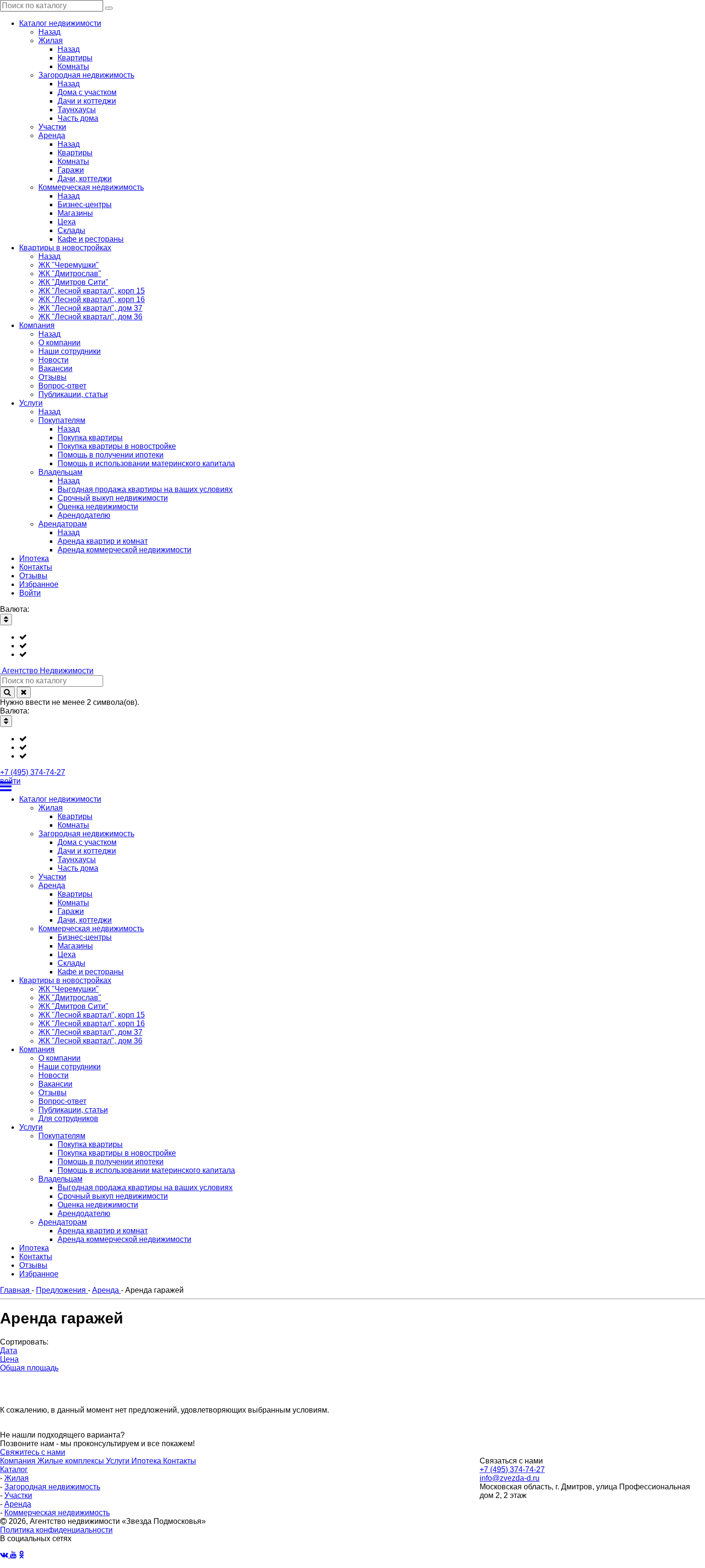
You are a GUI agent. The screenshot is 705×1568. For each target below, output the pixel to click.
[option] (362, 637)
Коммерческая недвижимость (57, 1513)
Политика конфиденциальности (56, 1530)
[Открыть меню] (352, 786)
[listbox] (352, 646)
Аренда (17, 1504)
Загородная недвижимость (52, 1487)
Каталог (14, 1469)
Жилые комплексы (71, 1461)
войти (10, 781)
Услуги (118, 1461)
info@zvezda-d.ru (510, 1478)
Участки (18, 1495)
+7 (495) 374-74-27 (32, 772)
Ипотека (147, 1461)
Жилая (16, 1478)
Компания (18, 1461)
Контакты (179, 1461)
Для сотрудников (68, 1118)
